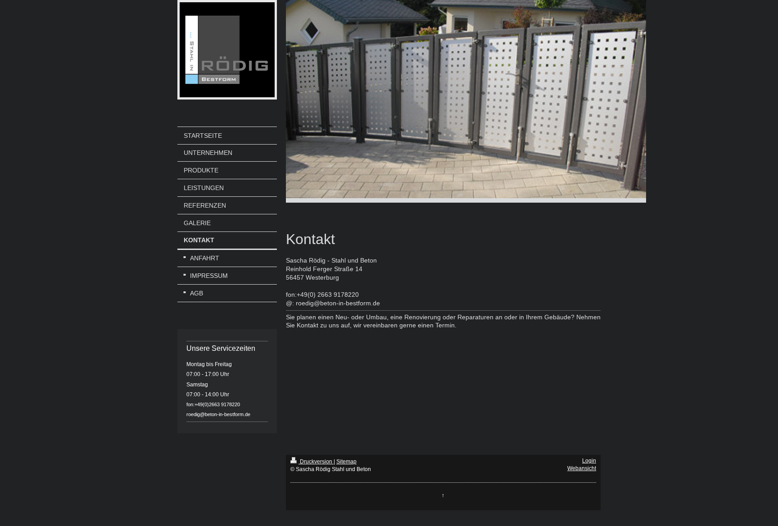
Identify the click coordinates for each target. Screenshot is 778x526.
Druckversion (316, 461)
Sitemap (346, 461)
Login (589, 461)
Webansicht (581, 468)
